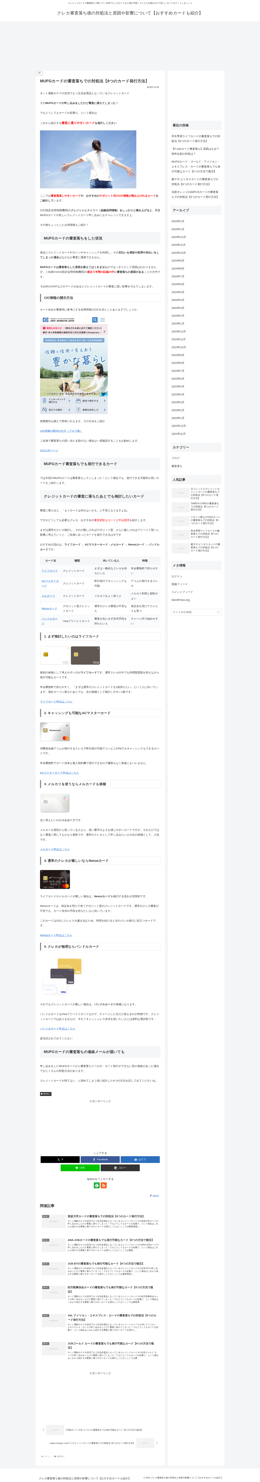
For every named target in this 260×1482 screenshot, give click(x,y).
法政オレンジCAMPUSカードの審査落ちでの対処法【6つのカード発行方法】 (195, 194)
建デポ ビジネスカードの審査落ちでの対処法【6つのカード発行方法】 (195, 182)
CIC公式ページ (49, 450)
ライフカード (50, 570)
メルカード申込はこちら (55, 849)
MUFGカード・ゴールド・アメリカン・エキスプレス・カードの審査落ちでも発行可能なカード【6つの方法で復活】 (196, 166)
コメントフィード (182, 591)
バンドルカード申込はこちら (57, 1028)
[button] (120, 1167)
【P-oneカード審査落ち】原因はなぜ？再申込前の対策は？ (195, 151)
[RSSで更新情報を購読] (104, 1185)
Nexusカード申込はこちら (56, 935)
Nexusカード (49, 608)
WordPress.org (181, 599)
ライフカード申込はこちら (56, 701)
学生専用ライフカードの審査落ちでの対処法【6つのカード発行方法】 (196, 139)
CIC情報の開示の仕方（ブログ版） (61, 430)
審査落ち (47, 1094)
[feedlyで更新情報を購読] (97, 1185)
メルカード (48, 595)
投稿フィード (180, 584)
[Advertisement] (130, 46)
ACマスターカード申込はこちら (59, 772)
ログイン (177, 576)
